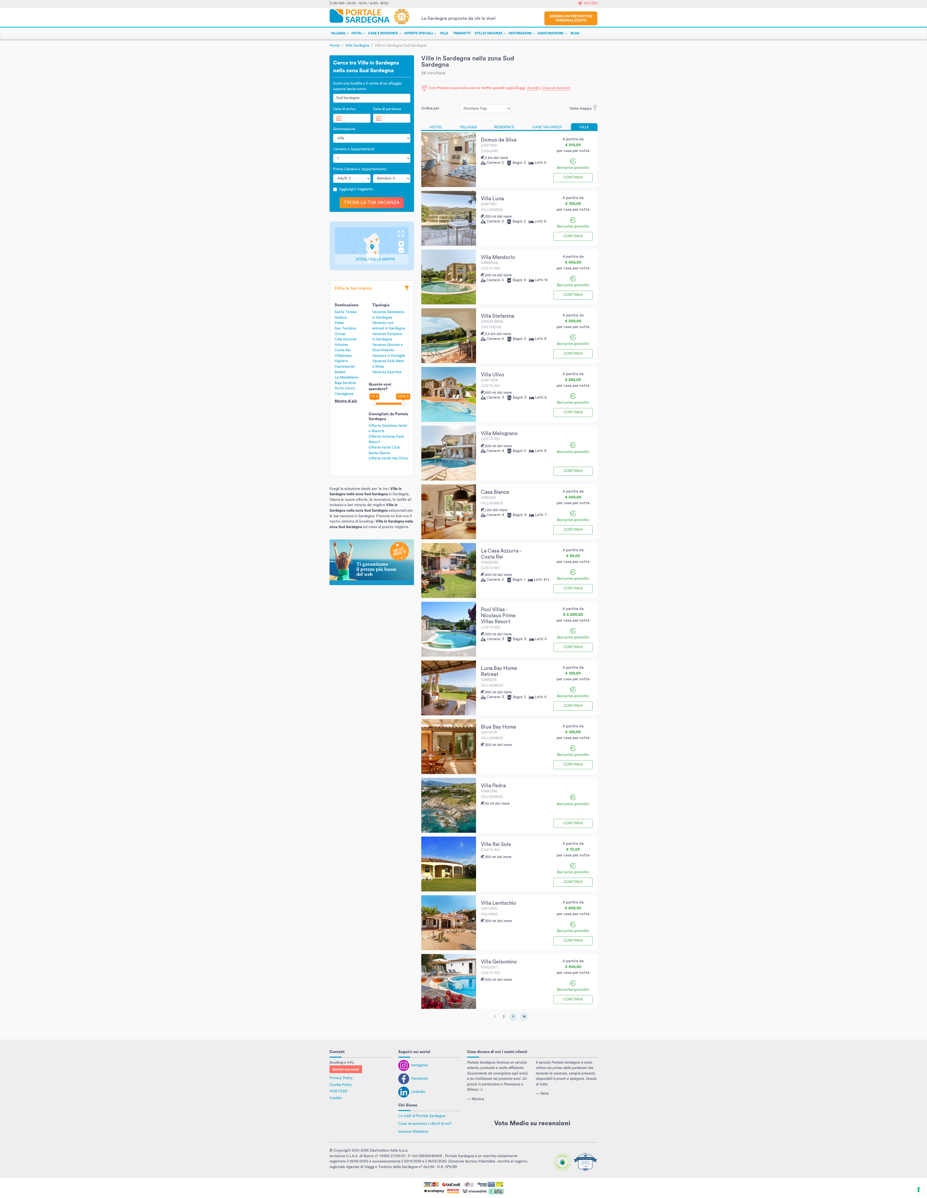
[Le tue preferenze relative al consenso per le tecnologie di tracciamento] (918, 1189)
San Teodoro (345, 328)
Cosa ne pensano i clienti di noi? (425, 1124)
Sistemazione (344, 129)
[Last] (524, 1017)
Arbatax (341, 345)
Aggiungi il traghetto (356, 189)
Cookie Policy (341, 1085)
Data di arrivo (344, 109)
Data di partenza (387, 109)
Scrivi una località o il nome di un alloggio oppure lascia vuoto (367, 86)
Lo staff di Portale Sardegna (421, 1116)
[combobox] (371, 98)
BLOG (575, 33)
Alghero (341, 361)
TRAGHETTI (462, 33)
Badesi (340, 372)
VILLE (444, 33)
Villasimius (343, 356)
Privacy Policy (341, 1078)
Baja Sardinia (345, 383)
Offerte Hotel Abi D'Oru (388, 458)
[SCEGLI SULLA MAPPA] (372, 246)
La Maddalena (346, 377)
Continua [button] (573, 177)
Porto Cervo (345, 388)
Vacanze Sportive (386, 372)
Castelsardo (345, 366)
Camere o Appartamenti (353, 149)
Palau (339, 323)
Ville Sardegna (357, 45)
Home (335, 45)
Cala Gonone (346, 339)
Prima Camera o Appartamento (359, 169)
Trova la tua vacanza (372, 202)
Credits (336, 1098)
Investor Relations (413, 1131)
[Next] (513, 1017)
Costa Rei (343, 350)
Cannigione (344, 394)
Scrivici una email (346, 1069)
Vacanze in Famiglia (388, 356)
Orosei (340, 334)
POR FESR (338, 1091)
